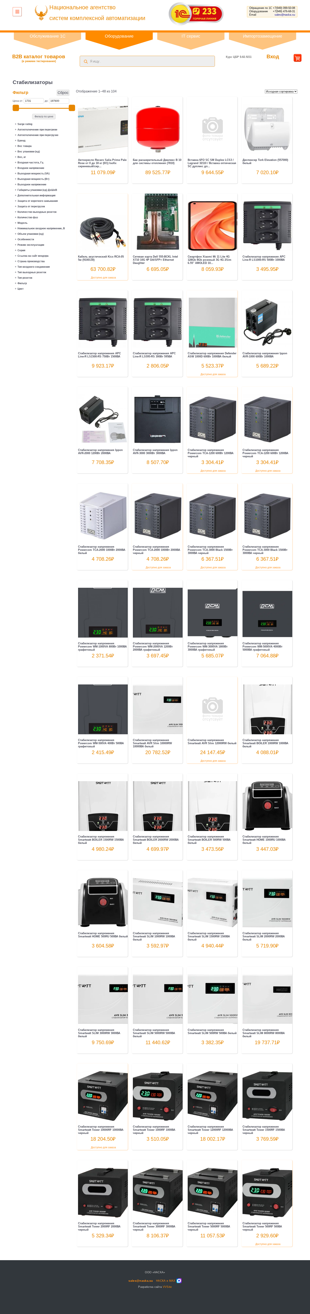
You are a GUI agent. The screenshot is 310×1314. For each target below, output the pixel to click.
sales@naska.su (285, 14)
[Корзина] (297, 60)
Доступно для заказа (103, 277)
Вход (273, 56)
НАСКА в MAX (165, 1280)
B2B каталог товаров (38, 58)
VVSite (167, 1286)
